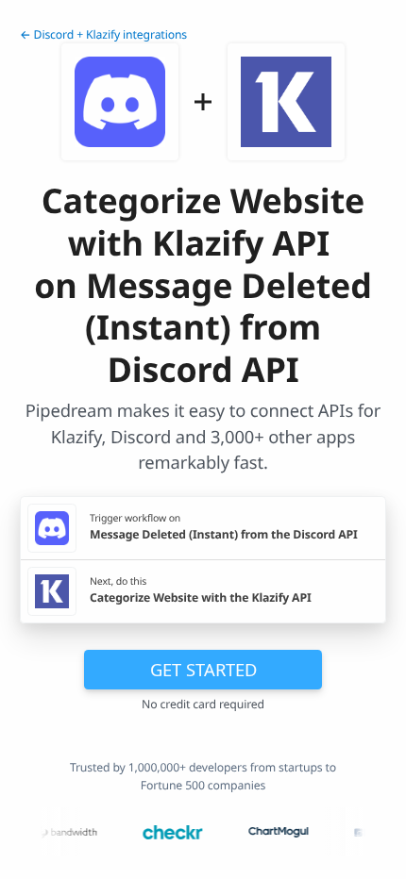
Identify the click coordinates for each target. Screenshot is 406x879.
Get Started (203, 669)
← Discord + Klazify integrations (103, 34)
